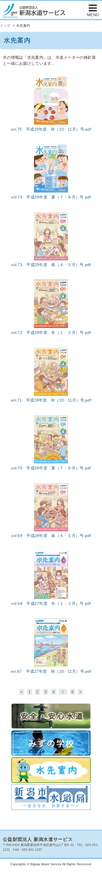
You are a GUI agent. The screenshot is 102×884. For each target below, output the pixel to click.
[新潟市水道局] (51, 797)
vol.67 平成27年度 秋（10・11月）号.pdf (51, 671)
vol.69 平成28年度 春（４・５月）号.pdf (51, 535)
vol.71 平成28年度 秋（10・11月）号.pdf (51, 400)
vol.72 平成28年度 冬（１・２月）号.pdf (51, 332)
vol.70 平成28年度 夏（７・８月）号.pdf (51, 468)
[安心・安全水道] (51, 715)
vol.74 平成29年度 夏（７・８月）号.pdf (51, 197)
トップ (5, 26)
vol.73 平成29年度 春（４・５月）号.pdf (51, 264)
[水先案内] (51, 770)
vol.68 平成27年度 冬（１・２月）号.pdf (51, 603)
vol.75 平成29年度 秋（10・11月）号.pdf (51, 129)
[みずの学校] (51, 742)
